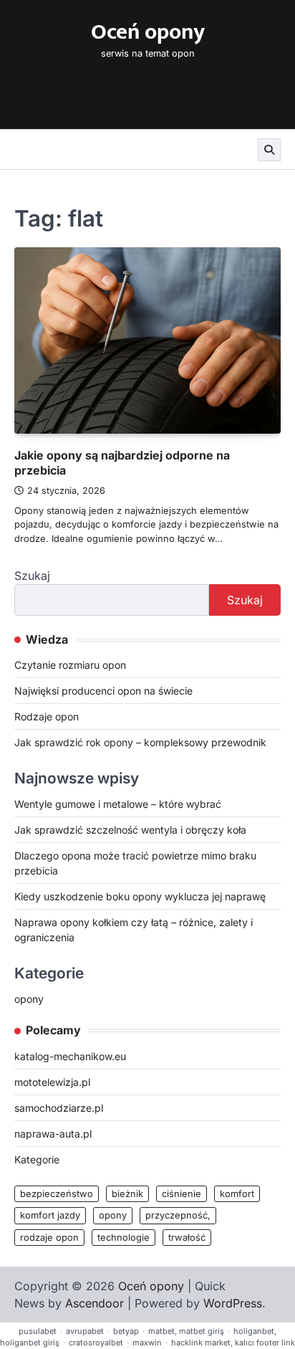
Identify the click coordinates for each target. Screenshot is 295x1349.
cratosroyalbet (96, 1343)
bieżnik (127, 1193)
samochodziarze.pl (58, 1108)
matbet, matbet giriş (186, 1331)
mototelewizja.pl (52, 1082)
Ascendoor (94, 1303)
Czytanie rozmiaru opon (70, 665)
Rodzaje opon (46, 716)
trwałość (186, 1237)
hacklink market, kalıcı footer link (233, 1343)
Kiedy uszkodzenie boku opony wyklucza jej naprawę (140, 896)
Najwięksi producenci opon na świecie (103, 691)
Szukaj (32, 575)
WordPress (232, 1303)
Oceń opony (148, 32)
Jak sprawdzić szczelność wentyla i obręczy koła (130, 830)
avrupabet (85, 1331)
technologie (123, 1237)
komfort (237, 1193)
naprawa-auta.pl (53, 1134)
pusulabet (38, 1331)
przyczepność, (178, 1215)
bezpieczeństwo (56, 1193)
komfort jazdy (50, 1215)
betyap (126, 1331)
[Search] (269, 150)
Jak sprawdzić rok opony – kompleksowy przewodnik (140, 742)
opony (29, 999)
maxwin (147, 1343)
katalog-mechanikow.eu (70, 1056)
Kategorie (36, 1159)
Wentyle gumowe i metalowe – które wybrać (117, 804)
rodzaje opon (49, 1237)
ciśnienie (181, 1193)
